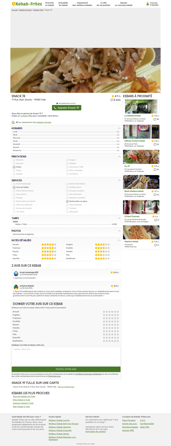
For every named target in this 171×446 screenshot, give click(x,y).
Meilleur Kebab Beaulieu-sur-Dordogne (62, 438)
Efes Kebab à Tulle (21, 400)
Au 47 (127, 166)
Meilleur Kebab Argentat (60, 430)
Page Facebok (128, 420)
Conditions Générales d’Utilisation (88, 374)
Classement (82, 4)
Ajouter (123, 4)
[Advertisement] (85, 29)
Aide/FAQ (144, 427)
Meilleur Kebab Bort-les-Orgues (63, 424)
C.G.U (142, 420)
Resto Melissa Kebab (134, 191)
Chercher (49, 4)
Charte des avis (54, 376)
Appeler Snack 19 (68, 107)
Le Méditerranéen (132, 116)
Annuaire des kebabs (27, 4)
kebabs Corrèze (44, 122)
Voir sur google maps (66, 387)
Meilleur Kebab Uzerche (60, 427)
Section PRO (128, 430)
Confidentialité (147, 424)
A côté (103, 4)
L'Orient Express (131, 216)
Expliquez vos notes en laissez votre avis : (28, 345)
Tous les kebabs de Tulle (24, 396)
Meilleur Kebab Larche (59, 420)
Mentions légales (130, 427)
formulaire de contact (96, 431)
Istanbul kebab (131, 241)
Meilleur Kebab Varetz (59, 434)
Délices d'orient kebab (134, 141)
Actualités (63, 4)
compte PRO (26, 116)
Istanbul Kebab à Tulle (23, 403)
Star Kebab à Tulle (21, 406)
